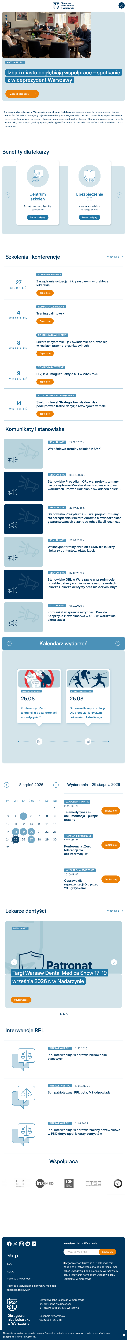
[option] (37, 192)
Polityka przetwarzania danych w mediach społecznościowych (31, 1287)
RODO (10, 1271)
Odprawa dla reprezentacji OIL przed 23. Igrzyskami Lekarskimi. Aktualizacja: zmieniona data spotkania (87, 712)
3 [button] (6, 21)
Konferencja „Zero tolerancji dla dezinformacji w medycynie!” (39, 712)
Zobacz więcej (37, 217)
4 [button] (6, 24)
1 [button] (6, 15)
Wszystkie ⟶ (115, 256)
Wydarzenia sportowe (81, 691)
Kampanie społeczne (31, 691)
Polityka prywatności (19, 1278)
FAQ (9, 1264)
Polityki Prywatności (25, 1336)
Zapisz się (45, 292)
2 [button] (6, 18)
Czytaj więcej (21, 999)
